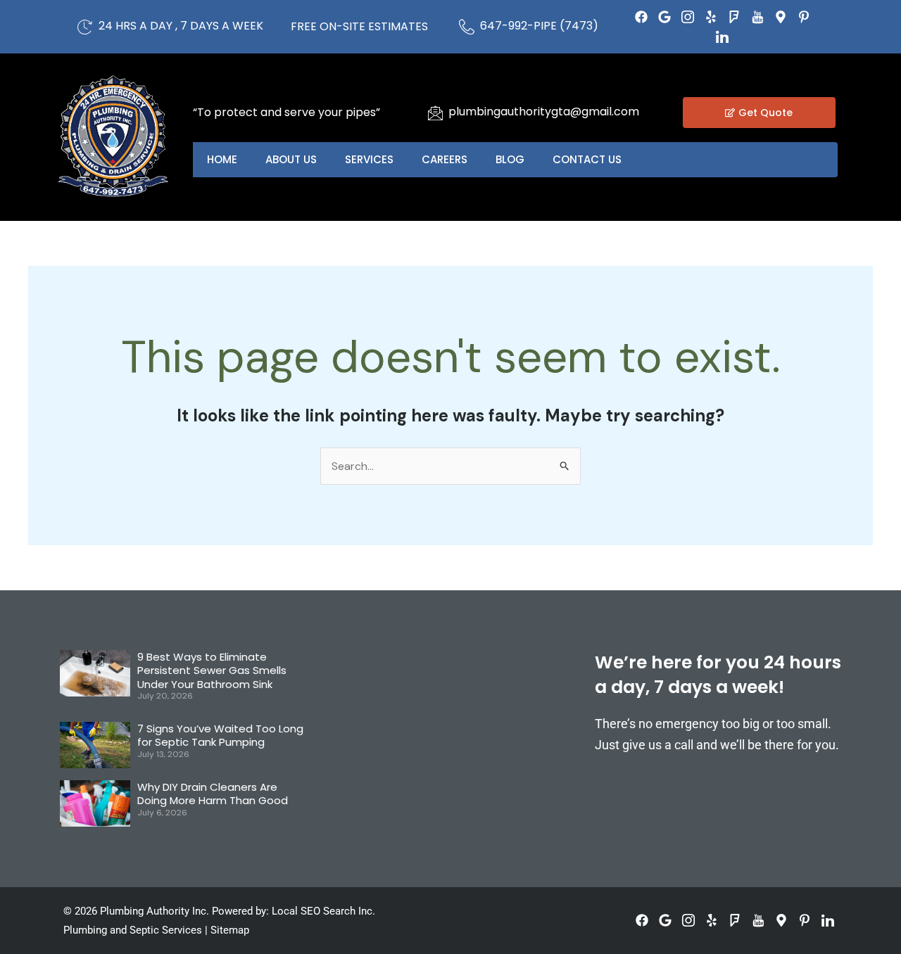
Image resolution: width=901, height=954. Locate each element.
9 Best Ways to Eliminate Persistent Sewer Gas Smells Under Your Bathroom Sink (211, 670)
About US (291, 159)
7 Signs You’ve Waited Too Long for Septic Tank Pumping (220, 735)
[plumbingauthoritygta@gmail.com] (435, 112)
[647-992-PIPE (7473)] (466, 26)
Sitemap (229, 930)
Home (222, 159)
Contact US (587, 159)
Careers (444, 159)
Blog (510, 159)
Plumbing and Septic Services (132, 930)
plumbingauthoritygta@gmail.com (543, 111)
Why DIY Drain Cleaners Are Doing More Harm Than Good (212, 794)
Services (369, 159)
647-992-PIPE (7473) (539, 26)
